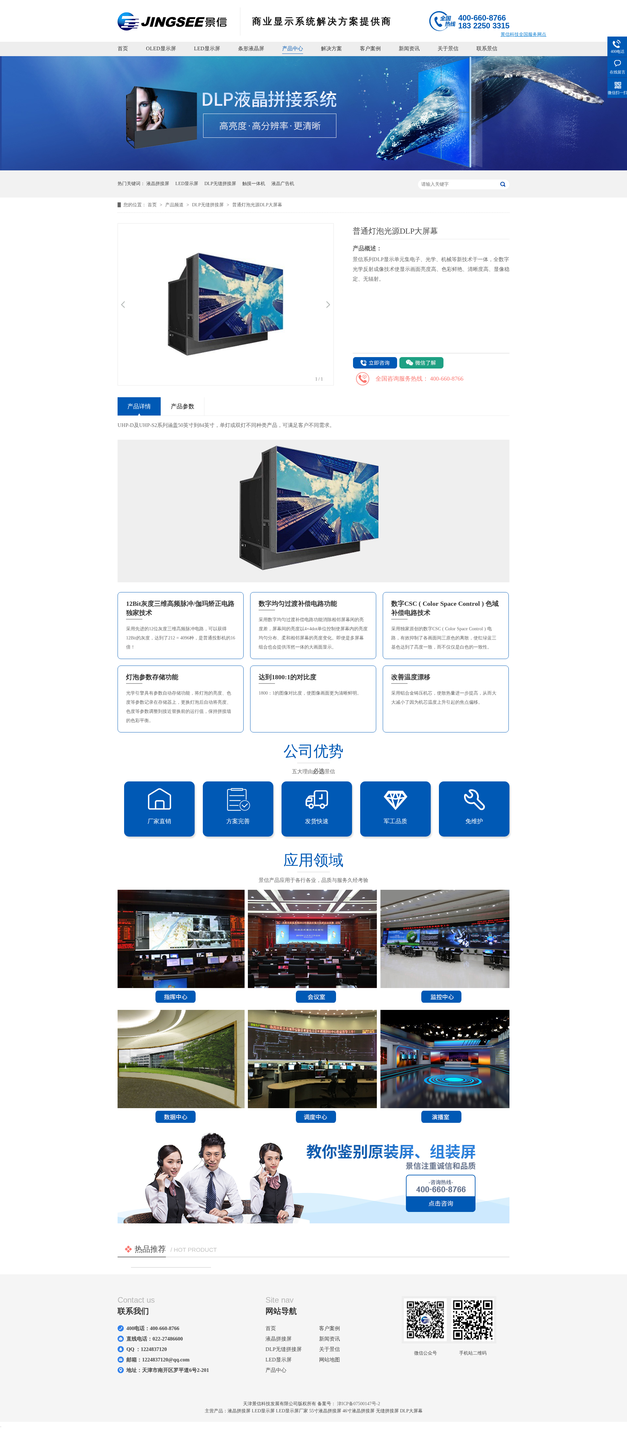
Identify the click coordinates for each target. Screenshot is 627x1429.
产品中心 (292, 48)
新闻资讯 (409, 48)
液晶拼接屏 (157, 183)
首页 (123, 48)
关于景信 (448, 48)
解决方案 (331, 48)
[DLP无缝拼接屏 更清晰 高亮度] (313, 168)
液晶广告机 (282, 183)
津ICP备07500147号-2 (358, 1403)
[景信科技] (172, 28)
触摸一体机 (253, 183)
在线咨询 (375, 363)
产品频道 (175, 204)
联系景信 (486, 48)
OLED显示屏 (161, 48)
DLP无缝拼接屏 (220, 183)
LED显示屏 (207, 48)
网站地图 (329, 1359)
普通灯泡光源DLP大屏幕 (257, 204)
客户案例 (370, 48)
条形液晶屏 (251, 48)
